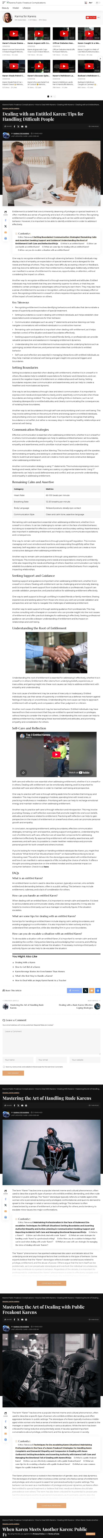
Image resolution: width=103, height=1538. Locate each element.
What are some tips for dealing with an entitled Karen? (67, 247)
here (46, 866)
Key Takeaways (26, 237)
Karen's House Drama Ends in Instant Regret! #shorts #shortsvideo (14, 43)
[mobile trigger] (5, 2)
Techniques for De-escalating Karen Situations (56, 1445)
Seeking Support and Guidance (44, 240)
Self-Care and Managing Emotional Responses (57, 1232)
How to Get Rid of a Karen (27, 967)
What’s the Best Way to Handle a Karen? (34, 976)
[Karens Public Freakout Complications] (26, 2)
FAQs (55, 243)
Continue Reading (51, 1283)
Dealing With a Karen (25, 962)
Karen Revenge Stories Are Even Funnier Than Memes (40, 971)
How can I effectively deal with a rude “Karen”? (47, 1235)
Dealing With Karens (11, 108)
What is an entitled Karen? (73, 243)
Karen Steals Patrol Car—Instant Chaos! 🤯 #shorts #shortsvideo (14, 76)
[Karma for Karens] (8, 18)
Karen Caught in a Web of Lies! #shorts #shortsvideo (89, 43)
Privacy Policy (39, 1534)
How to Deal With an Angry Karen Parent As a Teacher (40, 980)
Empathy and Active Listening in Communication (49, 1229)
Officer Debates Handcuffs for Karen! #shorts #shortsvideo (64, 43)
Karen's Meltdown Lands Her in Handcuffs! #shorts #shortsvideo (64, 76)
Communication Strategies (66, 237)
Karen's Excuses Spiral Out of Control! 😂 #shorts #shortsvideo (39, 76)
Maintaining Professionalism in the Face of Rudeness (59, 1222)
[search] (86, 2)
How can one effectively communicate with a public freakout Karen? (53, 1461)
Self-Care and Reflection (40, 243)
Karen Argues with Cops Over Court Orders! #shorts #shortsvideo (39, 43)
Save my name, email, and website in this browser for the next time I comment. (34, 1067)
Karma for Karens (25, 16)
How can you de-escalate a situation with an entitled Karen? (45, 250)
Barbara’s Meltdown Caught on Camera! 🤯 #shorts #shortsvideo (89, 76)
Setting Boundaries (43, 237)
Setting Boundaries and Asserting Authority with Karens (53, 1454)
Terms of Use (53, 1534)
